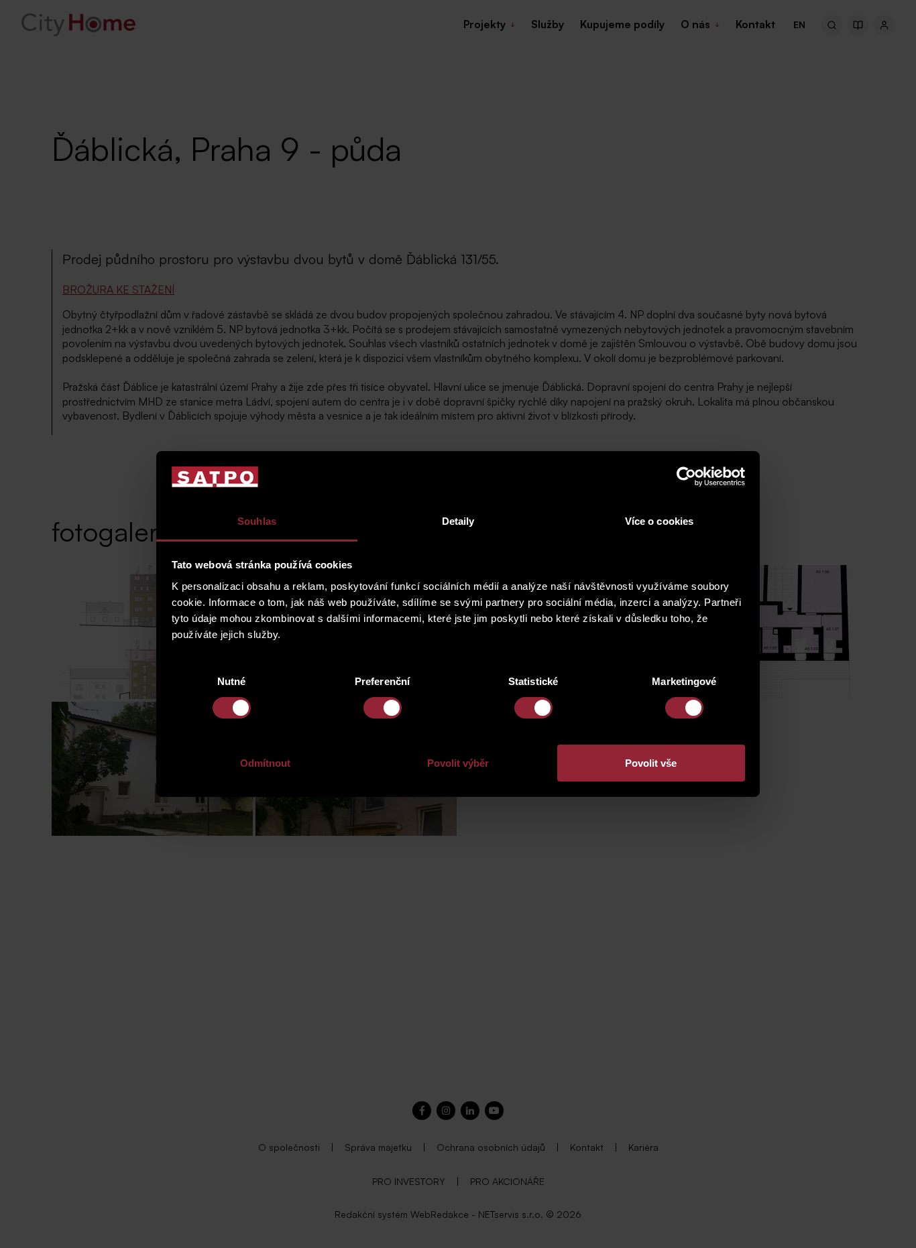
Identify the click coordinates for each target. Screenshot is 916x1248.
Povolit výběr (458, 763)
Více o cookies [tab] (659, 521)
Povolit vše (651, 763)
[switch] (382, 708)
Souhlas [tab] (256, 521)
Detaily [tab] (458, 521)
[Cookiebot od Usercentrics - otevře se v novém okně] (686, 476)
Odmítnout (265, 763)
